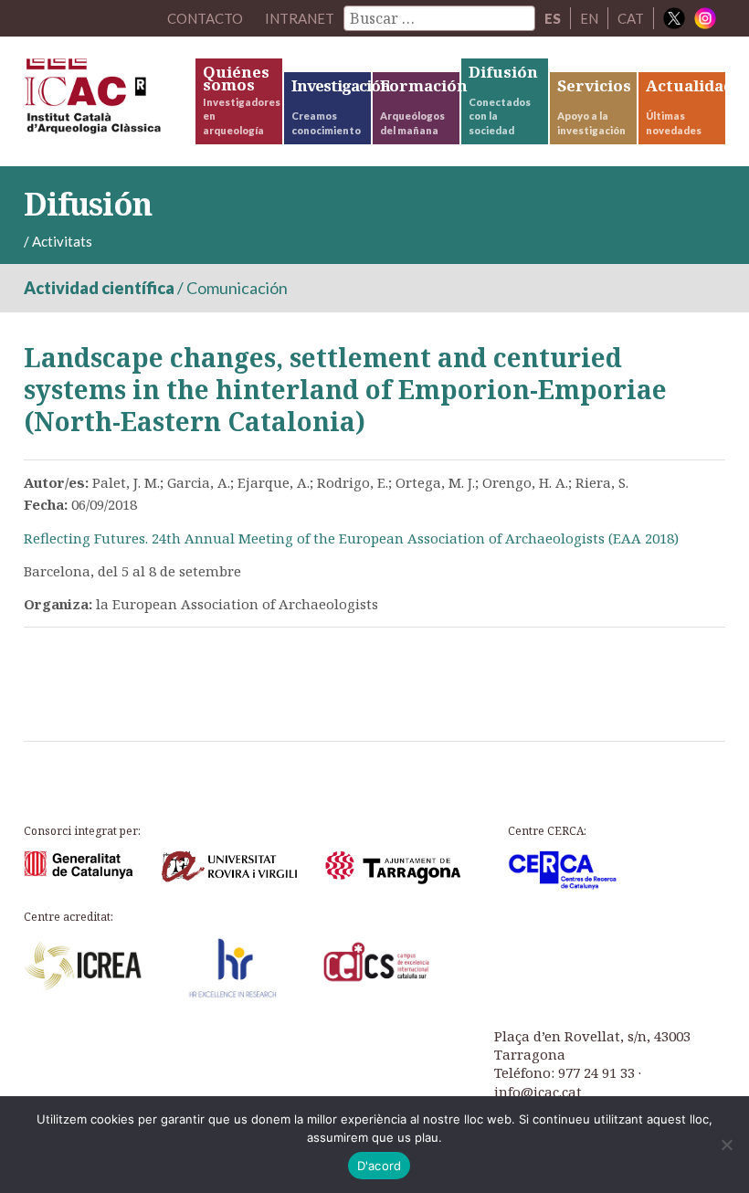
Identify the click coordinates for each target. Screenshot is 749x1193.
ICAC (108, 100)
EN (589, 18)
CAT (630, 18)
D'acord (379, 1165)
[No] (726, 1144)
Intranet (299, 18)
